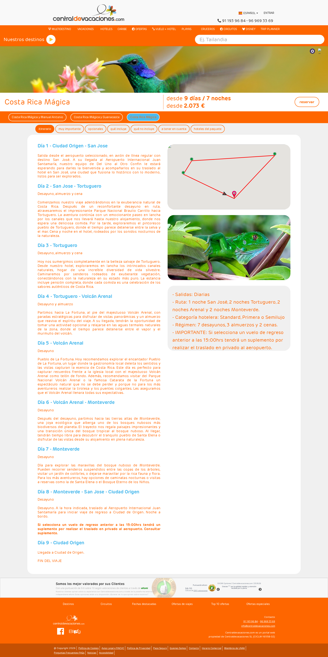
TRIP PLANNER (270, 29)
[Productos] (51, 39)
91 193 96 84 (234, 20)
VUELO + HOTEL (165, 29)
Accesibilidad (106, 652)
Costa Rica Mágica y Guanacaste (97, 117)
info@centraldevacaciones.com (258, 626)
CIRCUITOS (230, 29)
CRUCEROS (207, 29)
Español (249, 13)
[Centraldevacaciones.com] (88, 12)
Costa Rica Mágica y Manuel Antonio (37, 117)
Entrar (268, 13)
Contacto (194, 648)
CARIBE (122, 29)
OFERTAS (141, 29)
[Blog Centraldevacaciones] (76, 631)
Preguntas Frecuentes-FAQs (69, 652)
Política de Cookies (88, 648)
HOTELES (106, 29)
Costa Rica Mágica (143, 117)
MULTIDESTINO (61, 29)
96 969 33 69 (260, 20)
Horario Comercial (211, 648)
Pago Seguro (160, 648)
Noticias (91, 652)
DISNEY (250, 29)
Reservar (307, 102)
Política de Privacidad (138, 648)
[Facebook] (60, 631)
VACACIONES (85, 29)
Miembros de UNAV (234, 648)
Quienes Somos (178, 648)
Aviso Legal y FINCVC (113, 648)
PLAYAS (186, 29)
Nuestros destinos (24, 39)
